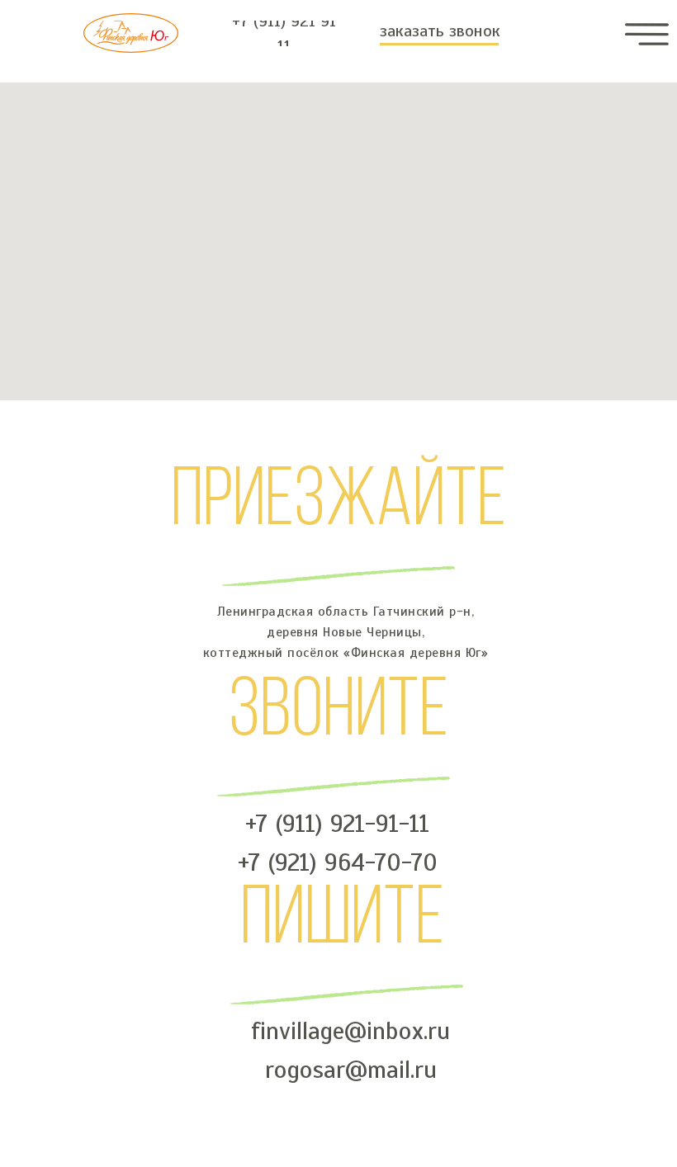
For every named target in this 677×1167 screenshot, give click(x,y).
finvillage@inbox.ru (350, 1031)
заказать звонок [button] (440, 31)
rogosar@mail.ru (351, 1069)
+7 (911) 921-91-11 (337, 823)
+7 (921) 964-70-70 (338, 862)
